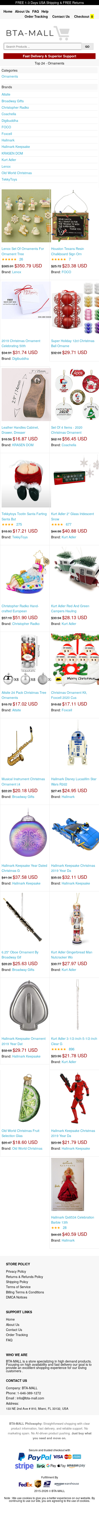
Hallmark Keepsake (16, 146)
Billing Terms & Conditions (25, 1292)
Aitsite (6, 94)
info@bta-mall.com (30, 1398)
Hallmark (8, 140)
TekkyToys (9, 179)
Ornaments (10, 76)
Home (7, 11)
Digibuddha (10, 120)
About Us (22, 11)
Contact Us (61, 16)
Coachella (9, 113)
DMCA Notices (16, 1297)
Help (45, 11)
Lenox (6, 166)
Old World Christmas (17, 172)
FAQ (35, 11)
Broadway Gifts (13, 101)
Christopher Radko (15, 107)
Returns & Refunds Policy (24, 1276)
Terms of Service (18, 1286)
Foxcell (7, 133)
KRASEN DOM (12, 153)
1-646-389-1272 (29, 1393)
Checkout (81, 16)
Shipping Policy (17, 1281)
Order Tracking (36, 16)
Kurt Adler (9, 159)
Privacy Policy (16, 1271)
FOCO (6, 127)
